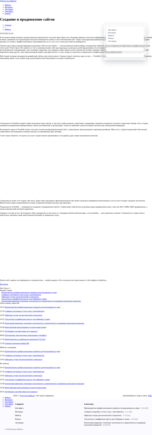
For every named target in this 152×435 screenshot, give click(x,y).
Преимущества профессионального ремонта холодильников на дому (29, 292)
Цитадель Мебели (27, 396)
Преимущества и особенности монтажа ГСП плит (25, 339)
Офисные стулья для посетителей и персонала (20, 297)
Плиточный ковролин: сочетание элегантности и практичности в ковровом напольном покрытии (41, 301)
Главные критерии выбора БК (17, 343)
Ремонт (8, 14)
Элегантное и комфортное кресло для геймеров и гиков (24, 299)
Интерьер (8, 7)
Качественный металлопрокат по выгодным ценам (25, 327)
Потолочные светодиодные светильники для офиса (25, 335)
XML (150, 396)
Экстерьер (9, 9)
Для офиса (9, 11)
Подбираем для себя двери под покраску (21, 331)
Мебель (8, 5)
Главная (8, 25)
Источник (4, 284)
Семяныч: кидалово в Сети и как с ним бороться (21, 295)
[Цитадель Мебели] (8, 1)
